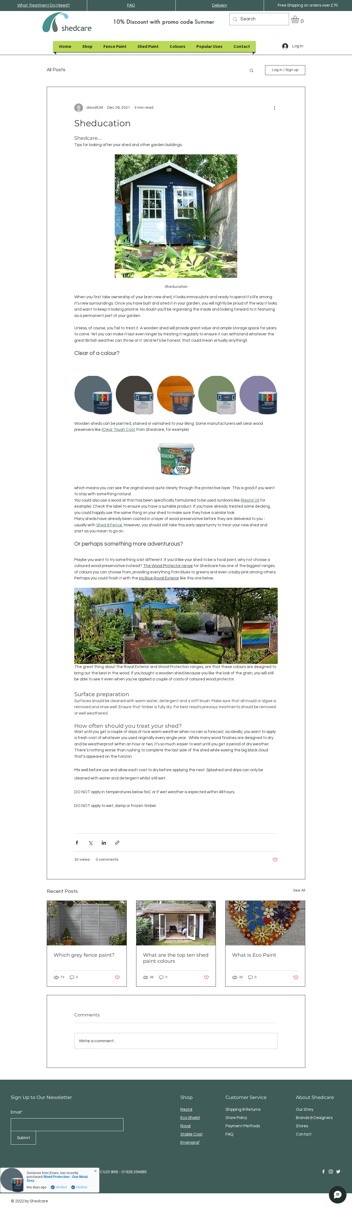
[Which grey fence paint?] (87, 923)
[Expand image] (93, 395)
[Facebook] (323, 1171)
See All (299, 890)
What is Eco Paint (254, 955)
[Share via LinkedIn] (103, 842)
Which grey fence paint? (84, 955)
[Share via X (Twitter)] (90, 842)
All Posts (56, 69)
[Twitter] (338, 1171)
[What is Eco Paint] (265, 923)
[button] (299, 19)
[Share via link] (117, 842)
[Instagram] (331, 1171)
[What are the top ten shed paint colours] (176, 923)
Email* (17, 1112)
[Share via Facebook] (76, 842)
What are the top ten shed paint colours (175, 958)
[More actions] (274, 108)
